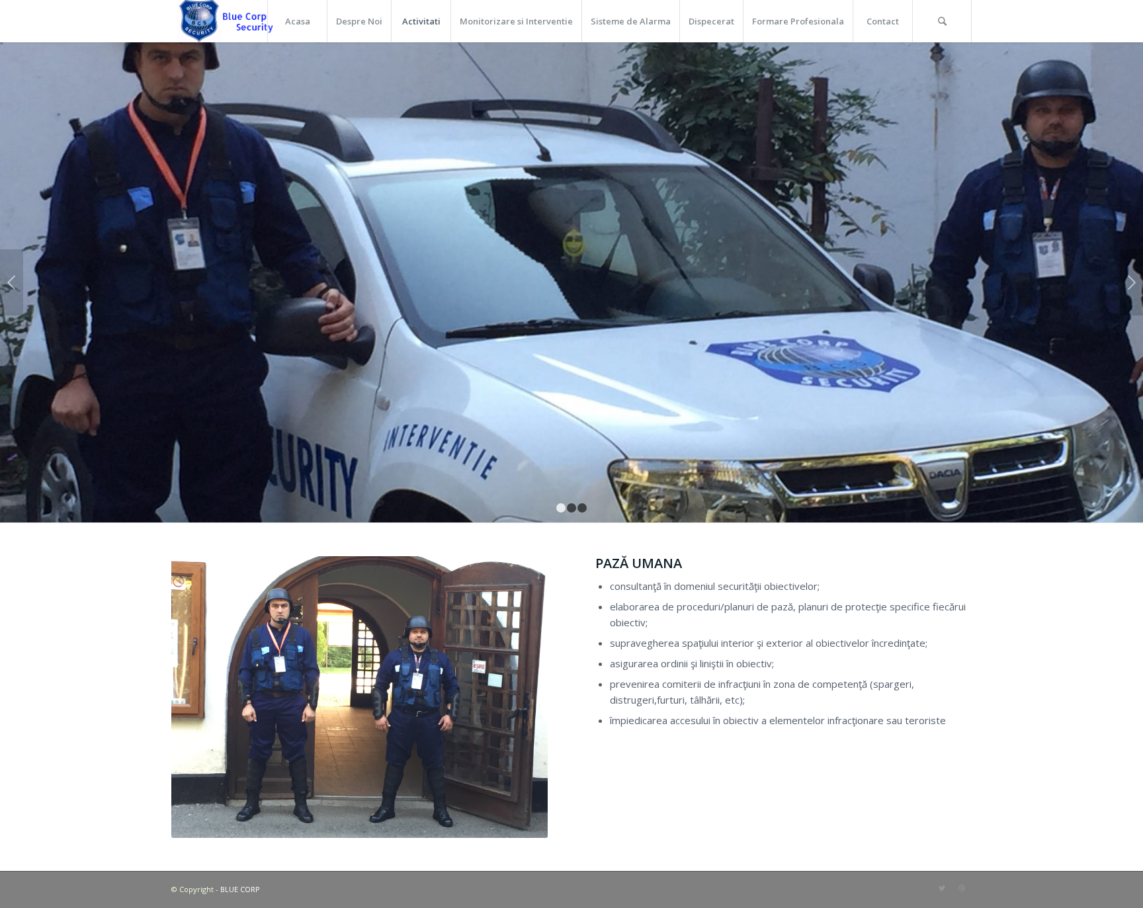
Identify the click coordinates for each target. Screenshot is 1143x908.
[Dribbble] (962, 888)
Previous (11, 282)
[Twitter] (942, 888)
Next (1131, 282)
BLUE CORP (240, 889)
